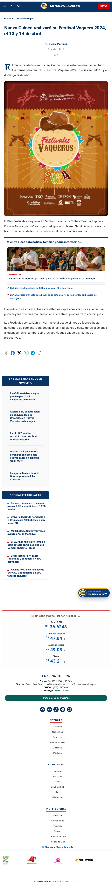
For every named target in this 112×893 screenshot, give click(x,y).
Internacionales (57, 742)
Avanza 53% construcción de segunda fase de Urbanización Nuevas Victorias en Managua (25, 416)
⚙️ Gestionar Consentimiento (57, 847)
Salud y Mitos (57, 787)
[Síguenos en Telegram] (62, 709)
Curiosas (57, 776)
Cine (57, 792)
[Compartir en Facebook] (12, 353)
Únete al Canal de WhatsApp (56, 698)
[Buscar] (18, 6)
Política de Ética (57, 841)
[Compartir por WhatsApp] (26, 353)
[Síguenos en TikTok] (56, 709)
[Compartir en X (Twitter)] (19, 353)
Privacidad (57, 826)
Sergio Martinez (58, 43)
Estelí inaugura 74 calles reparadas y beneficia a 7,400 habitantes (24, 558)
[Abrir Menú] (4, 5)
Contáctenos (57, 820)
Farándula (57, 771)
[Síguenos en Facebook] (42, 709)
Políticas (57, 753)
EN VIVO (103, 6)
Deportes (57, 737)
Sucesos (57, 726)
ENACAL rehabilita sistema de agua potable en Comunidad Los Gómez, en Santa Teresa (26, 544)
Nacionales (57, 732)
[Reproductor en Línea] (11, 6)
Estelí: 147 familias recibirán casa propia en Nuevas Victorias (23, 436)
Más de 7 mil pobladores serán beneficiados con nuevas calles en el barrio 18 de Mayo (24, 456)
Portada (8, 18)
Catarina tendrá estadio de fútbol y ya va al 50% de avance (41, 288)
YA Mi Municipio (24, 18)
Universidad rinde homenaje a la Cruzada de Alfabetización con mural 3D (26, 519)
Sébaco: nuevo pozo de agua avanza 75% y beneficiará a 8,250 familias (26, 506)
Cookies (58, 831)
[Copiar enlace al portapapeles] (39, 353)
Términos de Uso (57, 836)
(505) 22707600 (60, 687)
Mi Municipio (57, 797)
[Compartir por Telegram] (32, 353)
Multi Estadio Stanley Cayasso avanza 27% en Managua (26, 532)
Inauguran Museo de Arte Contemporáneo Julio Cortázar (24, 476)
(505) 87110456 (61, 690)
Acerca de (57, 815)
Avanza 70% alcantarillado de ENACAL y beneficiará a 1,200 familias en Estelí (25, 572)
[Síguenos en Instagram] (69, 709)
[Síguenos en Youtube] (49, 709)
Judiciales (57, 747)
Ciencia (57, 781)
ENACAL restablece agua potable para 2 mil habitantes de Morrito (24, 396)
